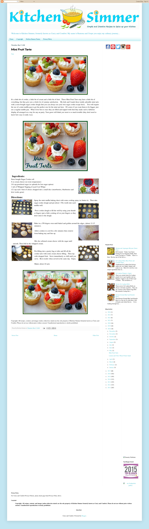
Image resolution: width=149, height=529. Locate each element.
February (112, 365)
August (111, 342)
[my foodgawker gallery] (130, 485)
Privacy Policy (47, 39)
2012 (109, 385)
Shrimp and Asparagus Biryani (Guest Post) (126, 249)
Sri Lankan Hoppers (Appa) (124, 273)
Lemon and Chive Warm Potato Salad (120, 356)
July (110, 345)
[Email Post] (43, 328)
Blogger (84, 516)
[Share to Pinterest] (55, 328)
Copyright (19, 39)
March (111, 362)
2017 (109, 371)
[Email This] (47, 328)
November (112, 334)
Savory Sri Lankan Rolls (123, 284)
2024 (109, 312)
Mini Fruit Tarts (113, 353)
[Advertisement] (121, 131)
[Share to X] (51, 328)
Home (11, 39)
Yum (12, 54)
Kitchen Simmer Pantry (33, 39)
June (110, 348)
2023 (109, 315)
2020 (109, 323)
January (111, 367)
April (111, 359)
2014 (109, 379)
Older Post (96, 335)
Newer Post (15, 335)
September (112, 339)
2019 (109, 326)
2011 (109, 387)
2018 (109, 329)
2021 (109, 320)
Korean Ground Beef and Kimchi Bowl (125, 295)
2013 (109, 382)
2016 (109, 374)
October (111, 337)
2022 (109, 318)
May (110, 350)
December (112, 331)
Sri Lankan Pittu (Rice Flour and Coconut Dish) (125, 261)
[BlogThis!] (49, 328)
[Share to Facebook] (53, 328)
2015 (109, 376)
